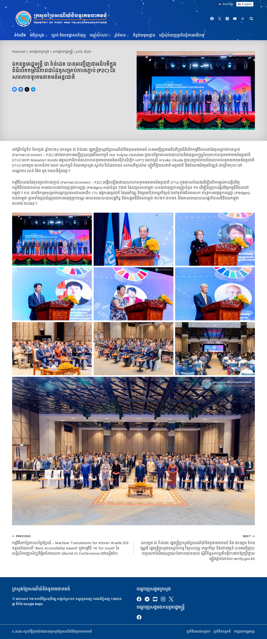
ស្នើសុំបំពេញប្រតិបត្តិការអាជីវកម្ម (181, 35)
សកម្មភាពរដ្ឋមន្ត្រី (63, 51)
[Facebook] (212, 18)
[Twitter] (219, 18)
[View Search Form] (251, 18)
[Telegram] (242, 18)
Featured (18, 51)
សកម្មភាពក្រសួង (39, 51)
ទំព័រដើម (20, 35)
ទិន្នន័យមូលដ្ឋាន (144, 35)
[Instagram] (227, 18)
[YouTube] (235, 18)
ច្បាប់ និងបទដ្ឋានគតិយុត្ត (68, 35)
